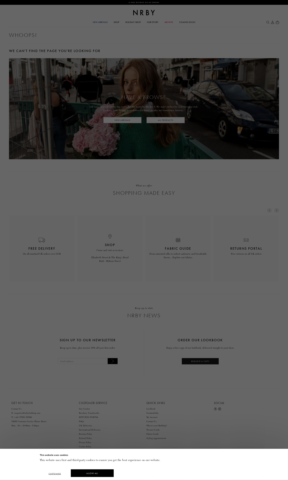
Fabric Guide (152, 434)
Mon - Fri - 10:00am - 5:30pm (25, 425)
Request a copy (200, 361)
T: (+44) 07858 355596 (21, 417)
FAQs (81, 421)
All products (165, 120)
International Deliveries (89, 430)
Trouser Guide (153, 430)
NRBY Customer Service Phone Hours (28, 421)
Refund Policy (85, 438)
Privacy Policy (85, 442)
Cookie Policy (85, 446)
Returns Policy (85, 434)
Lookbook (150, 409)
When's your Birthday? (156, 425)
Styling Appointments (156, 438)
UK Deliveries (85, 425)
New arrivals (122, 120)
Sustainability (152, 413)
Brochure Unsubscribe (89, 413)
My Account (151, 417)
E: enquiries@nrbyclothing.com (25, 413)
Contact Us (16, 409)
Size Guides (84, 409)
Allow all (92, 473)
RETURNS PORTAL (88, 417)
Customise (55, 473)
